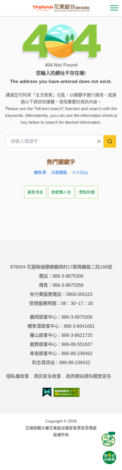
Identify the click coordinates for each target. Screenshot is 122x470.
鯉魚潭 (40, 172)
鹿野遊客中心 (43, 344)
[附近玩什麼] (109, 457)
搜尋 (110, 141)
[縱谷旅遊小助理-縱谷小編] (108, 439)
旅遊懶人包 (61, 192)
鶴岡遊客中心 (43, 317)
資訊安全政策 (47, 376)
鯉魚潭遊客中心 (43, 326)
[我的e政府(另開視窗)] (47, 392)
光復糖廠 (59, 172)
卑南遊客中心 (43, 353)
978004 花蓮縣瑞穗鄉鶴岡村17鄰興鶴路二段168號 (61, 267)
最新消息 (35, 192)
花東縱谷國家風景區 (61, 8)
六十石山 (80, 172)
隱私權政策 (17, 376)
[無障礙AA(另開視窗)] (66, 392)
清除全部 (99, 141)
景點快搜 (87, 192)
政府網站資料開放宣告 (88, 376)
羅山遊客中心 (43, 335)
